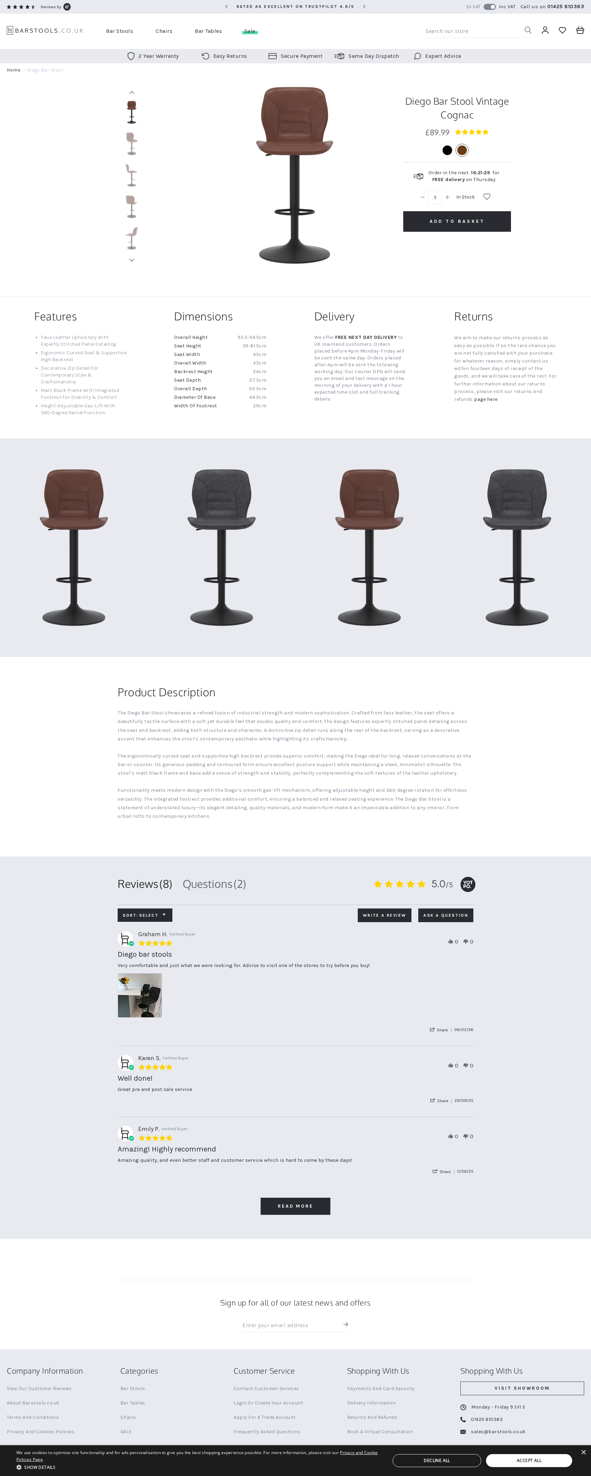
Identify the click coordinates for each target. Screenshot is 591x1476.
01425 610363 (565, 6)
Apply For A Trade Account (265, 1417)
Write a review (385, 915)
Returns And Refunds (372, 1417)
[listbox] (457, 150)
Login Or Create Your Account (268, 1403)
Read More (295, 1206)
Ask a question (445, 915)
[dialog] (295, 1460)
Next (132, 260)
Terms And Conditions (33, 1417)
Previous (132, 92)
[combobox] (478, 31)
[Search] (528, 31)
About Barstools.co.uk (33, 1403)
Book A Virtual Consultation (380, 1432)
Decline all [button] (437, 1460)
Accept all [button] (529, 1460)
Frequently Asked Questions (267, 1432)
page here (486, 399)
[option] (447, 150)
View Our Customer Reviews (39, 1388)
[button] (442, 1030)
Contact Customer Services (266, 1388)
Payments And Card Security (381, 1388)
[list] (295, 997)
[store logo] (45, 31)
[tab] (145, 883)
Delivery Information (371, 1403)
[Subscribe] (344, 1325)
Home (13, 70)
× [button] (583, 1452)
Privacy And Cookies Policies (40, 1432)
